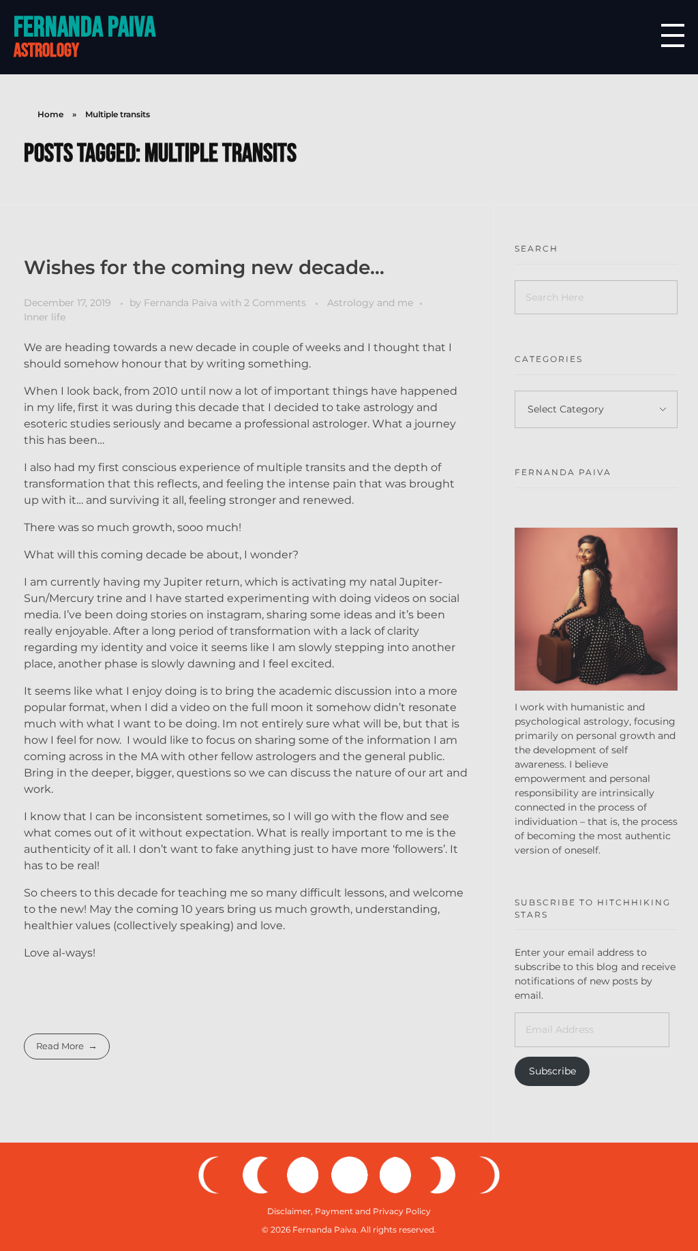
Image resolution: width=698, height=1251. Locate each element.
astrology (46, 51)
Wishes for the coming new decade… (204, 267)
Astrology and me (370, 303)
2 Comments (275, 303)
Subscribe (552, 1071)
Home (50, 114)
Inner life (44, 317)
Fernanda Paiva (84, 27)
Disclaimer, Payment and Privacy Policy (349, 1211)
